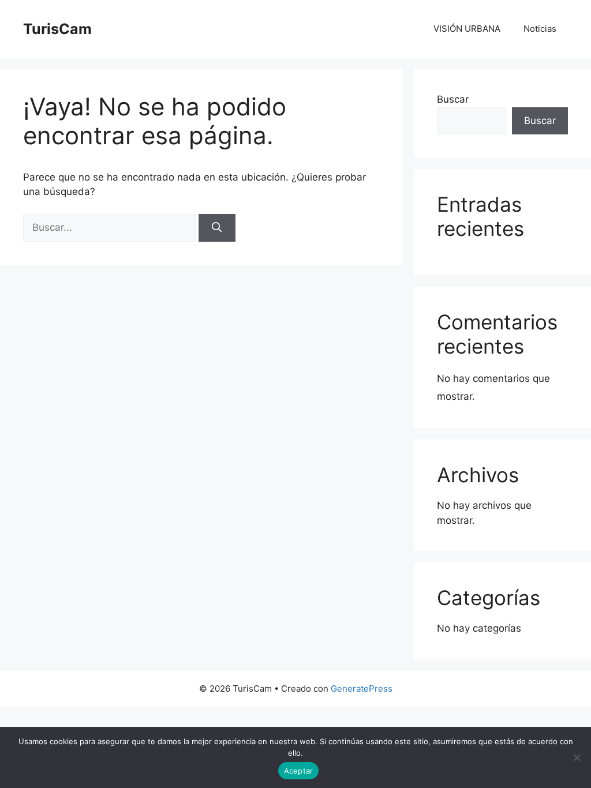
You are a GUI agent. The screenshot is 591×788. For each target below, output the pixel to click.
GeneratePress (361, 688)
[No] (576, 757)
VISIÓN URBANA (466, 28)
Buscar (453, 99)
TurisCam (57, 28)
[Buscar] (217, 228)
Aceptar (298, 770)
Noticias (539, 28)
